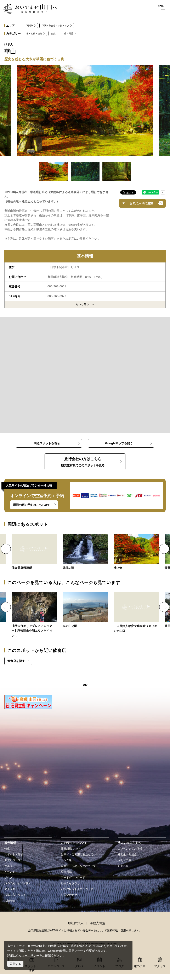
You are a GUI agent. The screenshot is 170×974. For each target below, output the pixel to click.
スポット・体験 (13, 854)
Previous (6, 549)
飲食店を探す (16, 660)
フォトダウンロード (73, 877)
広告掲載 (66, 871)
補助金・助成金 (127, 854)
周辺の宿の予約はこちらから (32, 504)
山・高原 (68, 33)
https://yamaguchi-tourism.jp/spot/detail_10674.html (34, 552)
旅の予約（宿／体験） (17, 883)
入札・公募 (124, 860)
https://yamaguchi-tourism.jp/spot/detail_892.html (136, 612)
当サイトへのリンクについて (78, 866)
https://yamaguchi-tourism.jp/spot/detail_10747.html (85, 552)
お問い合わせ (69, 894)
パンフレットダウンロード (77, 889)
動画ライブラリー (72, 883)
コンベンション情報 (130, 848)
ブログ (8, 877)
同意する (15, 963)
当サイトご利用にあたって (77, 854)
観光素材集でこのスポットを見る (83, 462)
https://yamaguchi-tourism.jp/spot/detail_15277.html (85, 610)
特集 (7, 848)
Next (164, 549)
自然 (53, 33)
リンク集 (66, 860)
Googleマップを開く (119, 443)
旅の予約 (140, 966)
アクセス (9, 889)
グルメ (8, 866)
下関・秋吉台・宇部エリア (55, 25)
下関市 (29, 25)
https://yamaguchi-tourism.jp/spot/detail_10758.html (136, 552)
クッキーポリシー (27, 955)
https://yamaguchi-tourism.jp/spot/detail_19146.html (34, 615)
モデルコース (12, 860)
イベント (9, 871)
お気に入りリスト (15, 894)
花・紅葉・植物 (34, 33)
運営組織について (72, 848)
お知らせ (9, 900)
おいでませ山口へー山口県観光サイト (27, 6)
